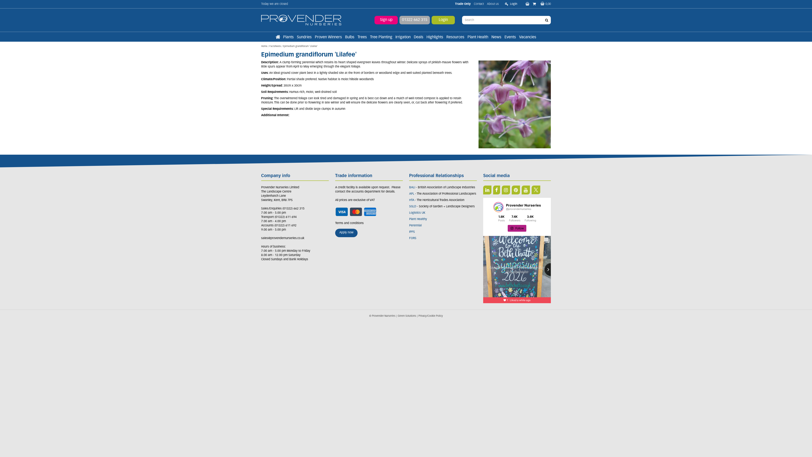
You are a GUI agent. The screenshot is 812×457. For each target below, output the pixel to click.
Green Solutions (407, 316)
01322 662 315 (414, 20)
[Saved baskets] (528, 4)
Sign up (386, 20)
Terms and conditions (349, 223)
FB (496, 190)
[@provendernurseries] (498, 207)
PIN (516, 190)
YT (526, 190)
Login (443, 20)
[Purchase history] (534, 4)
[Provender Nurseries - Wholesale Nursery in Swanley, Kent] (301, 20)
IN (506, 190)
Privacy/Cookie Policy (430, 316)
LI (487, 190)
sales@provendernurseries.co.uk (282, 238)
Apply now (346, 232)
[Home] (278, 37)
